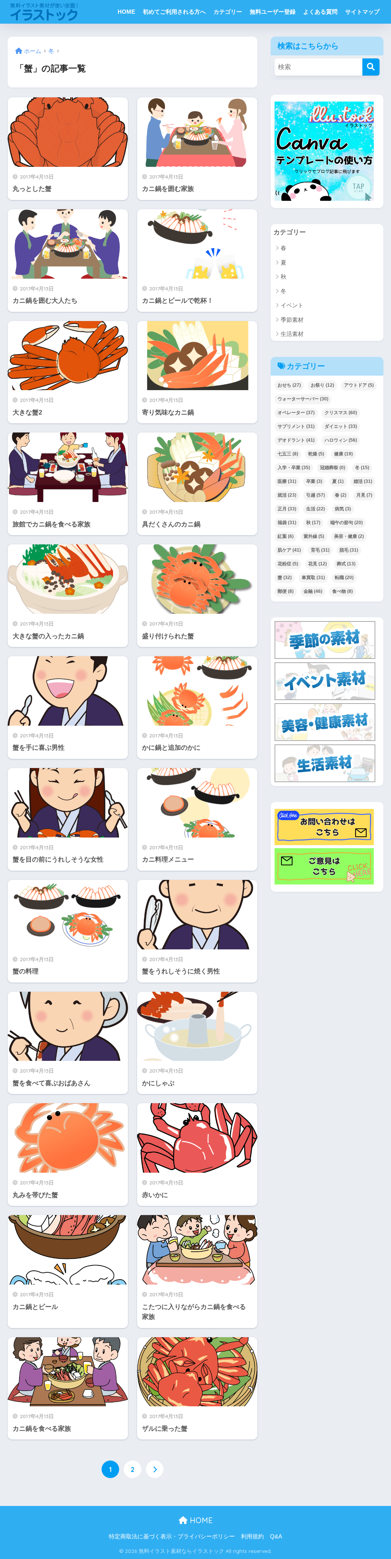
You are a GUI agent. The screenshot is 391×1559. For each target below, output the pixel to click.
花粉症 (288, 563)
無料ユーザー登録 (273, 11)
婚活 (363, 481)
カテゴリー (227, 11)
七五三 (288, 454)
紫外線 (314, 536)
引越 (315, 495)
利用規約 (252, 1536)
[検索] (371, 67)
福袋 (287, 522)
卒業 (314, 481)
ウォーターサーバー (303, 399)
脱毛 (348, 550)
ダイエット (341, 426)
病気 (343, 509)
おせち (289, 385)
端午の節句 (346, 522)
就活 (287, 495)
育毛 (320, 550)
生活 (315, 509)
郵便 (286, 591)
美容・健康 (349, 536)
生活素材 (292, 334)
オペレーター (296, 412)
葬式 (346, 563)
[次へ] (154, 1469)
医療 (287, 481)
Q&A (276, 1536)
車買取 (313, 577)
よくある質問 (320, 11)
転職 (344, 577)
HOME (126, 11)
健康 (343, 454)
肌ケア (289, 550)
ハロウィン (341, 440)
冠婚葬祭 (332, 467)
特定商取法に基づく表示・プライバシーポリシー (172, 1536)
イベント (292, 305)
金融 (313, 591)
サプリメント (296, 426)
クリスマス (341, 412)
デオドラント (296, 440)
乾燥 (316, 454)
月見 (364, 495)
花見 (317, 563)
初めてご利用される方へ (174, 11)
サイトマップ (362, 11)
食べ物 (342, 591)
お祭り (322, 385)
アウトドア (359, 385)
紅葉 (286, 536)
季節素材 (292, 319)
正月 (287, 509)
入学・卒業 (294, 467)
